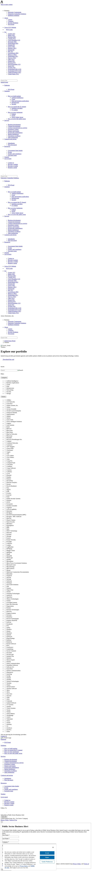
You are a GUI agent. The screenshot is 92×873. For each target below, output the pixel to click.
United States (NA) (13, 74)
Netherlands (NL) (13, 56)
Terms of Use (13, 820)
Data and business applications (20, 101)
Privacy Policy (5, 820)
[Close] (53, 847)
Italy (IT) (10, 51)
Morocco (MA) (12, 54)
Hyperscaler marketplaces (15, 132)
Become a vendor (13, 166)
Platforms (7, 85)
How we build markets (14, 96)
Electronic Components (14, 12)
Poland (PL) (11, 61)
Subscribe (4, 816)
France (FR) (11, 46)
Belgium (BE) (12, 37)
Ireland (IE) (11, 50)
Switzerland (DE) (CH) (14, 69)
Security (14, 104)
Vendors (6, 157)
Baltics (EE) (11, 35)
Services (6, 120)
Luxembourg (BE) (13, 53)
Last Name (5, 838)
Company (10, 21)
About (6, 18)
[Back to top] (2, 871)
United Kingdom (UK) (14, 72)
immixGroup (4, 82)
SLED (13, 115)
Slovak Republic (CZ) (14, 64)
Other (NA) (11, 59)
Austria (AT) (11, 33)
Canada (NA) (12, 38)
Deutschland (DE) (13, 43)
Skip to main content (6, 4)
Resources (7, 146)
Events (10, 152)
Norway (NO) (12, 58)
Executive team (12, 155)
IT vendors (15, 110)
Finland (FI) (11, 45)
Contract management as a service (17, 128)
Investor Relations (13, 23)
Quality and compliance (14, 154)
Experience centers (13, 129)
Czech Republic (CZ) (14, 40)
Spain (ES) (11, 66)
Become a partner (13, 164)
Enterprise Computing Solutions (17, 14)
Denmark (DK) (12, 42)
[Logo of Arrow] (5, 6)
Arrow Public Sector (17, 117)
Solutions (7, 91)
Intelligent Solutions (13, 15)
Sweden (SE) (11, 67)
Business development (14, 124)
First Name (6, 835)
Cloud (13, 99)
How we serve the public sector (17, 119)
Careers (10, 19)
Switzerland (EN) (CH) (14, 71)
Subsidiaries (11, 143)
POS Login (9, 29)
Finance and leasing (13, 131)
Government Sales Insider (15, 150)
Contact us (11, 162)
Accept (47, 853)
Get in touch (7, 158)
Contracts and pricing (10, 139)
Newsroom (11, 24)
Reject (47, 857)
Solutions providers (17, 108)
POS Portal (11, 89)
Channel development (14, 126)
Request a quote (12, 167)
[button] (7, 359)
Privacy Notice (24, 866)
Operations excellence (14, 136)
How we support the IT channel (17, 106)
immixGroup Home (9, 341)
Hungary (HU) (12, 48)
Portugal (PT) (12, 63)
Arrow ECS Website (10, 27)
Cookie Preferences (47, 861)
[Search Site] (2, 78)
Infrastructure (15, 102)
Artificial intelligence (17, 97)
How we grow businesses (15, 112)
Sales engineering (13, 137)
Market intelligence (13, 134)
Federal (14, 114)
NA (5, 32)
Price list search (12, 145)
